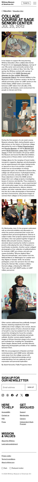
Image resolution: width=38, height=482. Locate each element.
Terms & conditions (8, 459)
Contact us (5, 415)
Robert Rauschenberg (26, 146)
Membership (24, 415)
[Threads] (7, 395)
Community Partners (21, 65)
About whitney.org (8, 462)
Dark (5, 468)
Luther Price (23, 150)
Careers (23, 419)
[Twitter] (21, 395)
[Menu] (35, 3)
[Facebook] (12, 395)
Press (4, 422)
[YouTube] (27, 395)
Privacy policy (6, 456)
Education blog (18, 11)
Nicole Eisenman (12, 150)
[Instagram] (2, 395)
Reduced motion (18, 468)
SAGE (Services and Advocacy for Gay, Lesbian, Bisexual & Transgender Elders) (16, 75)
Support (23, 412)
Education (7, 11)
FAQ (3, 419)
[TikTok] (17, 395)
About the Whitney (8, 441)
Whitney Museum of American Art (8, 3)
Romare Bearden (11, 148)
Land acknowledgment (10, 444)
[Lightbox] (19, 44)
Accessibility (6, 412)
